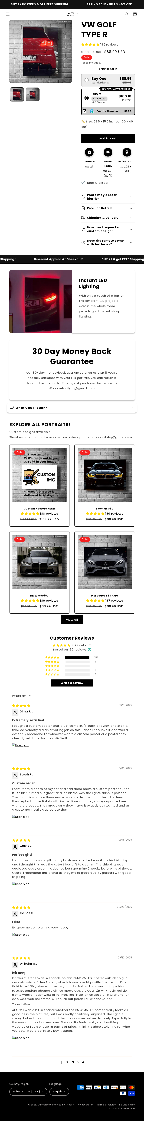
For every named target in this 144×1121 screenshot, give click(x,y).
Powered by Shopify (63, 1104)
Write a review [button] (72, 683)
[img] (21, 706)
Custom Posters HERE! (39, 508)
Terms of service (106, 1104)
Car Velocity (44, 1104)
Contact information (123, 1108)
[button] (8, 14)
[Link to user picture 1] (20, 751)
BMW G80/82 (39, 595)
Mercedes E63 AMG (104, 595)
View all (72, 620)
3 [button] (73, 1062)
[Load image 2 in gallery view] (33, 94)
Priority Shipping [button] (107, 111)
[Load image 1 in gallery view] (17, 94)
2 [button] (67, 1062)
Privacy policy (85, 1104)
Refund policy (127, 1104)
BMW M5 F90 (104, 508)
